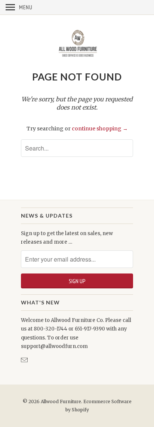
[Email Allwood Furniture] (25, 360)
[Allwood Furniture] (77, 42)
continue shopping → (100, 128)
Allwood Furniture (61, 401)
